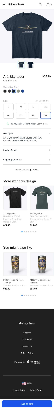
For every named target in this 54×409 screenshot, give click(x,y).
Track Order (27, 339)
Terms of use (35, 390)
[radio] (8, 107)
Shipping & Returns (12, 159)
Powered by (19, 362)
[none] (41, 100)
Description (8, 133)
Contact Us (27, 346)
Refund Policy (27, 353)
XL (46, 106)
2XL (8, 115)
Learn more (42, 123)
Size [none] (5, 100)
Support (27, 332)
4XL (33, 115)
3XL (20, 115)
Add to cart (27, 403)
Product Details (10, 150)
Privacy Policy (19, 390)
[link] (15, 198)
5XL (45, 115)
